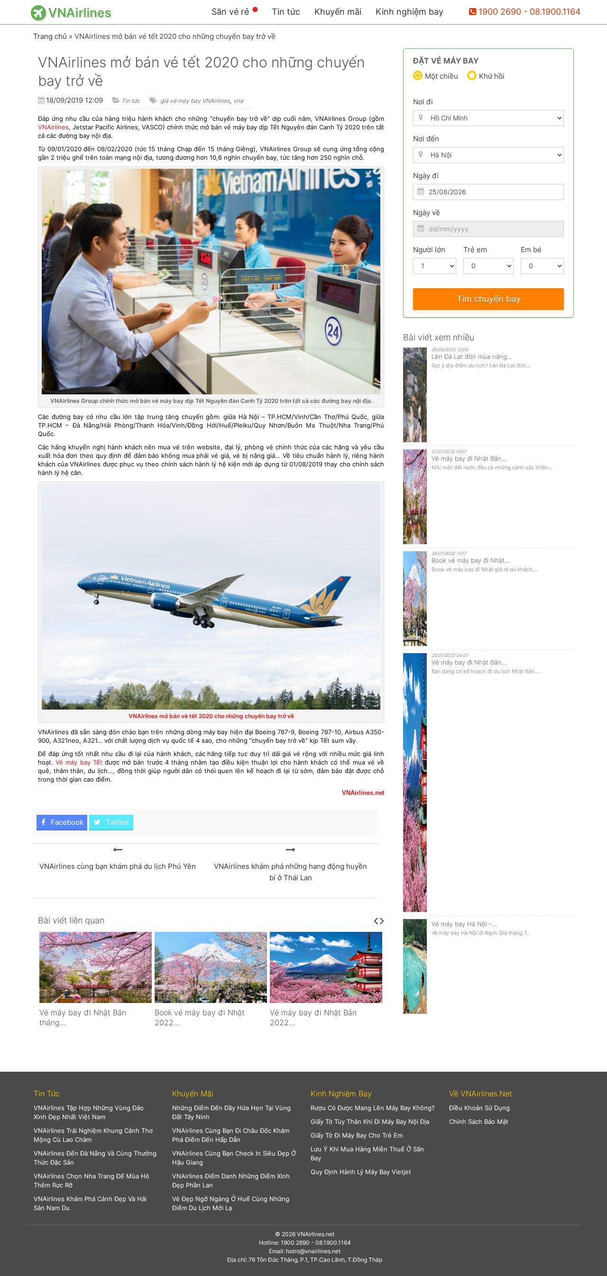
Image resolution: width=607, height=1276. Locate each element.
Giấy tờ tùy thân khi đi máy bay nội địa (370, 1121)
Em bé (531, 249)
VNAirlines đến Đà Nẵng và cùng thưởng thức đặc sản (95, 1157)
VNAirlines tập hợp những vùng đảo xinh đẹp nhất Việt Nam (89, 1112)
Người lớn (429, 249)
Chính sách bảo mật (478, 1121)
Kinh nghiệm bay (409, 12)
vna (238, 100)
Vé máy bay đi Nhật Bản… (469, 458)
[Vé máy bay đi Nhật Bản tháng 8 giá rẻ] (95, 967)
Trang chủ (50, 36)
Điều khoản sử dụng (479, 1108)
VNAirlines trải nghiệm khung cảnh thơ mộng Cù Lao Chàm (93, 1135)
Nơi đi (423, 101)
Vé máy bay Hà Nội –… (464, 924)
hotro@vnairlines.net (313, 1251)
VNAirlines (53, 127)
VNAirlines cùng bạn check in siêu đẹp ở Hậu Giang (234, 1157)
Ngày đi (426, 175)
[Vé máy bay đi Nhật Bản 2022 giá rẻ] (326, 967)
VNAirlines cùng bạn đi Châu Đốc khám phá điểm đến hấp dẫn (230, 1135)
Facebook (66, 822)
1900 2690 (500, 12)
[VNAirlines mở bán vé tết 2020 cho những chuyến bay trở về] (117, 850)
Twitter (116, 822)
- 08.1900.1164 (552, 12)
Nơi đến (426, 138)
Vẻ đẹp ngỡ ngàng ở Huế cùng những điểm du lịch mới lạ (230, 1203)
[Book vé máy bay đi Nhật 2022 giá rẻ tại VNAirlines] (211, 967)
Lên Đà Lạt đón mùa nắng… (472, 356)
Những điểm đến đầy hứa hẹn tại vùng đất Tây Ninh (231, 1112)
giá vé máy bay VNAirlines (195, 100)
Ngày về (426, 212)
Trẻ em (475, 249)
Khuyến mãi (337, 12)
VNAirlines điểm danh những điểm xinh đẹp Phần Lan (231, 1180)
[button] (96, 1093)
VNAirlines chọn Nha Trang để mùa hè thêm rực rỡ (91, 1180)
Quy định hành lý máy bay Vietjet (361, 1172)
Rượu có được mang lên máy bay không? (373, 1108)
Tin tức (286, 12)
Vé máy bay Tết (78, 762)
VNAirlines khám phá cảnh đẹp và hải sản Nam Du (90, 1203)
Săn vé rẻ (230, 12)
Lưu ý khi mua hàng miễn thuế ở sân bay (367, 1153)
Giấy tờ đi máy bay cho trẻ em (357, 1135)
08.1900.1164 (333, 1242)
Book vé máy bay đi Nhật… (471, 560)
